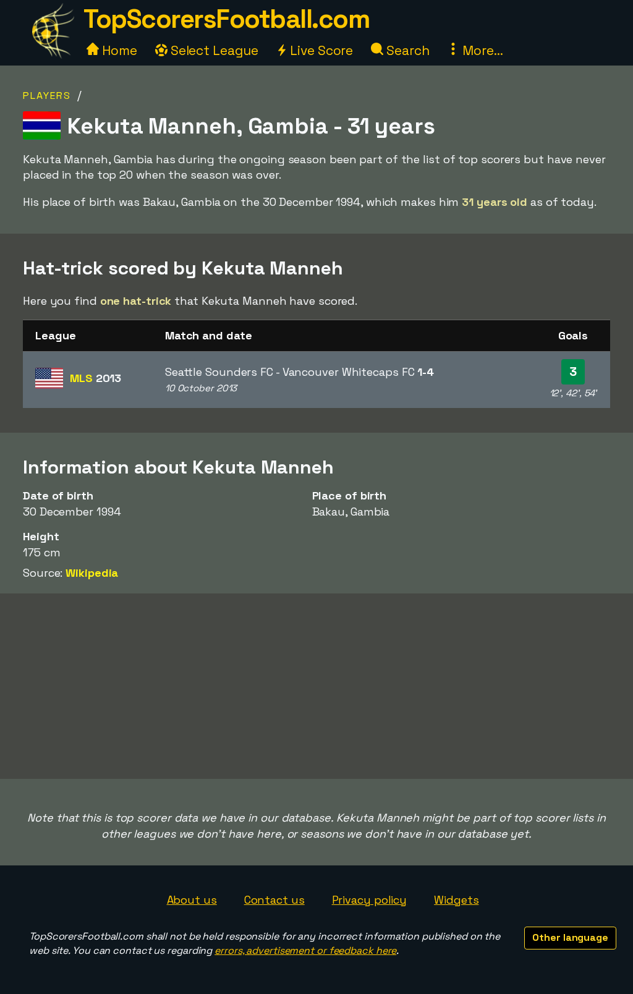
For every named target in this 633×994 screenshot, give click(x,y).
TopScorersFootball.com (226, 18)
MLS (95, 378)
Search (406, 50)
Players (47, 95)
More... (481, 50)
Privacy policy (369, 900)
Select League (213, 50)
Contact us (274, 900)
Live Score (320, 50)
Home (118, 50)
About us (192, 900)
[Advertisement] (316, 686)
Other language (570, 937)
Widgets (456, 900)
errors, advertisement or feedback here (305, 950)
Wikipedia (92, 573)
